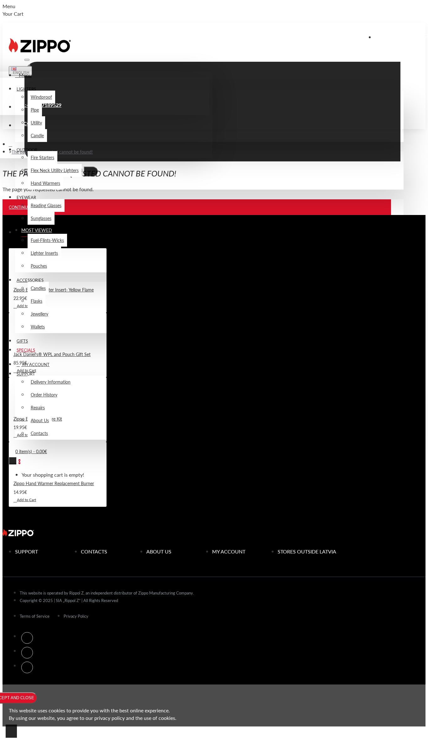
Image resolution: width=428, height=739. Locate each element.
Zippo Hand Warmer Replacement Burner (53, 483)
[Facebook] (27, 638)
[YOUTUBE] (27, 667)
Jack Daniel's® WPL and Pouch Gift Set (52, 354)
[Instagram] (27, 652)
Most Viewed (36, 230)
